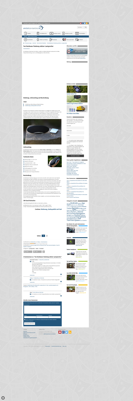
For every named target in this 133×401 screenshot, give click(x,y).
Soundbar (41, 248)
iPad (85, 210)
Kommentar (27, 305)
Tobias (38, 242)
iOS (83, 210)
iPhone (69, 212)
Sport (75, 218)
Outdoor (77, 215)
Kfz (76, 212)
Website (50, 315)
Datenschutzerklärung (56, 346)
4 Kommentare (26, 48)
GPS (74, 210)
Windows (29, 246)
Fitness (80, 206)
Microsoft (70, 214)
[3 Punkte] (32, 243)
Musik (37, 248)
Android (34, 43)
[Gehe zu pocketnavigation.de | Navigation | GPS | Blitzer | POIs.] (23, 43)
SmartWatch (70, 218)
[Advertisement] (56, 11)
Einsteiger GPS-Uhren (72, 173)
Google (81, 208)
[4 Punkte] (34, 243)
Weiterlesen (81, 232)
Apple (69, 205)
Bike (75, 205)
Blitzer (77, 205)
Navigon (69, 215)
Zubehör (84, 220)
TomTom (70, 220)
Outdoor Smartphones (72, 165)
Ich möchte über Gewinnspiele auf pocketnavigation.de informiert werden (75, 142)
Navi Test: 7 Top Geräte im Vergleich (75, 162)
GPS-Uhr (78, 210)
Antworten (32, 275)
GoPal (70, 210)
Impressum (47, 346)
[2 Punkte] (31, 243)
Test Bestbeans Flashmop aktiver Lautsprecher (57, 43)
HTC (81, 210)
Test (79, 218)
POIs (68, 217)
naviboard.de (41, 23)
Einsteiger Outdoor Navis (73, 167)
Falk (77, 206)
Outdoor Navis (26, 336)
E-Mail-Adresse (39, 315)
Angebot (80, 203)
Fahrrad (73, 206)
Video (81, 220)
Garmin (75, 208)
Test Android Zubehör (41, 43)
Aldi (69, 203)
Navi (74, 214)
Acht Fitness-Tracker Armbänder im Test (76, 163)
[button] (28, 251)
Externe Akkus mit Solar (72, 170)
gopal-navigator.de (33, 23)
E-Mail (68, 135)
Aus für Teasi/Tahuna (74, 197)
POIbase (83, 215)
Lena (68, 180)
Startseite (26, 23)
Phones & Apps (28, 43)
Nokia (73, 215)
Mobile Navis (26, 335)
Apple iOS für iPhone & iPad (40, 245)
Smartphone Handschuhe (73, 174)
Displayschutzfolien (71, 172)
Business (81, 205)
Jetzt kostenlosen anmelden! (50, 334)
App (83, 203)
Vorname (69, 125)
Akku (68, 203)
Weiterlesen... (83, 58)
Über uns (64, 346)
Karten (73, 212)
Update (77, 220)
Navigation (80, 213)
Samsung (72, 217)
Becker (72, 205)
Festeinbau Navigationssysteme (30, 337)
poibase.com (47, 23)
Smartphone (80, 217)
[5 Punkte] (35, 243)
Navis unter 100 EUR (71, 166)
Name (25, 315)
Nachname (69, 130)
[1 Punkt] (30, 243)
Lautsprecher (32, 248)
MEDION (80, 212)
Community (69, 206)
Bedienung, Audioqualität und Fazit (33, 105)
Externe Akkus (70, 169)
